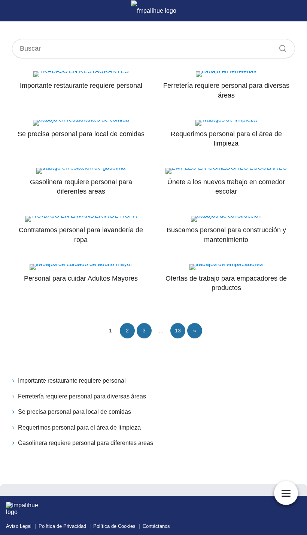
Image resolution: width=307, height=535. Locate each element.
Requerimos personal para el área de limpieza (79, 427)
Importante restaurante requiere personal (72, 380)
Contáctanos (156, 526)
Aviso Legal (18, 526)
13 (178, 331)
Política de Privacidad (62, 526)
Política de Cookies (114, 526)
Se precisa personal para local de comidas (74, 412)
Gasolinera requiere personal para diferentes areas (85, 443)
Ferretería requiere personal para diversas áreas (82, 396)
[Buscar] (280, 46)
